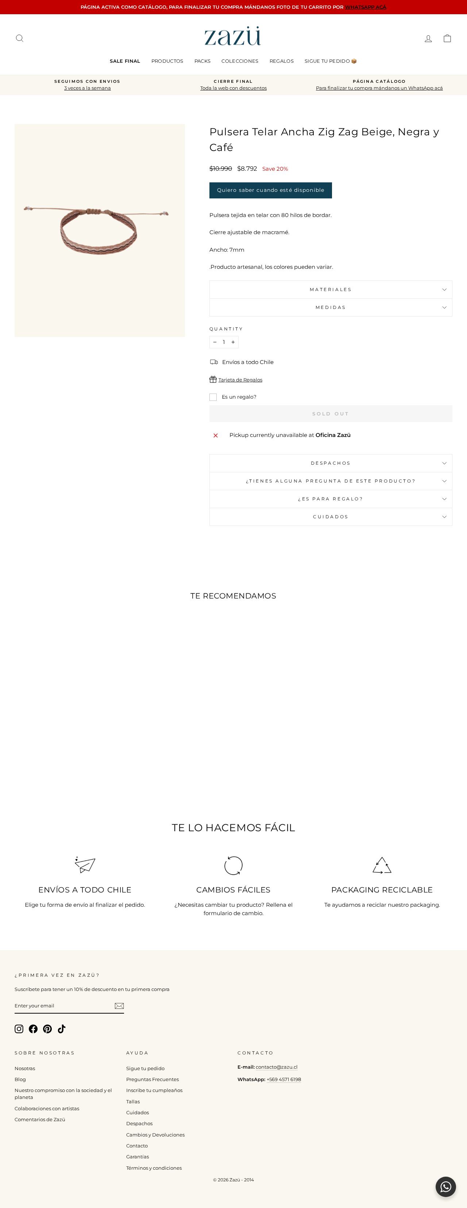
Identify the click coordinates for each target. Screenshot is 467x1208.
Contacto (137, 1146)
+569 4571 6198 (284, 1079)
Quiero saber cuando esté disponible (270, 190)
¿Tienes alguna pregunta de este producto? (331, 481)
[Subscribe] (119, 1006)
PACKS (202, 61)
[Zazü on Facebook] (33, 1029)
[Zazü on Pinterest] (47, 1029)
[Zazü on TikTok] (61, 1029)
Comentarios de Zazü (40, 1119)
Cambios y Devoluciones (155, 1135)
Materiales (331, 289)
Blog (20, 1079)
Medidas (331, 307)
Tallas (133, 1101)
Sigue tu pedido (145, 1068)
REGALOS (282, 61)
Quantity (226, 329)
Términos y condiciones (154, 1168)
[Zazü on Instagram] (19, 1029)
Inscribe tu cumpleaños (154, 1090)
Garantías (137, 1156)
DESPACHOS (331, 463)
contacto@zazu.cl (277, 1067)
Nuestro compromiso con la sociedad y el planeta (63, 1094)
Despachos (139, 1123)
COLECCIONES (240, 61)
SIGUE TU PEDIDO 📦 (331, 61)
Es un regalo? (238, 397)
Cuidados (331, 516)
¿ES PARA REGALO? (331, 499)
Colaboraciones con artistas (47, 1108)
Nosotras (25, 1068)
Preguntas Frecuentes (152, 1079)
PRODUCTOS (167, 61)
